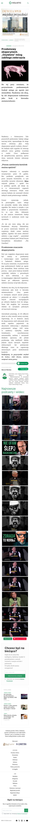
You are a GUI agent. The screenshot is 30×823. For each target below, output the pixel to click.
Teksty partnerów (15, 766)
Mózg (26, 181)
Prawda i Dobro (15, 752)
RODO (15, 795)
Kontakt (15, 781)
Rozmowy (15, 764)
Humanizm (15, 755)
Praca (15, 785)
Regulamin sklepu (15, 792)
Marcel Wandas (6, 370)
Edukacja (15, 759)
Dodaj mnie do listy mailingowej (15, 675)
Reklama (15, 783)
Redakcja (15, 776)
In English (15, 769)
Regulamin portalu (15, 790)
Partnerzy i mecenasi (15, 788)
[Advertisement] (15, 119)
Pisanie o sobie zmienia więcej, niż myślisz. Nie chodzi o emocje (10, 707)
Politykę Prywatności (22, 813)
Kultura (15, 762)
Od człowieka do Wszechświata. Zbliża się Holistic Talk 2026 (10, 697)
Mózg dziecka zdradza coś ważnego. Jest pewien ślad (10, 717)
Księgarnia (15, 778)
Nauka (15, 757)
